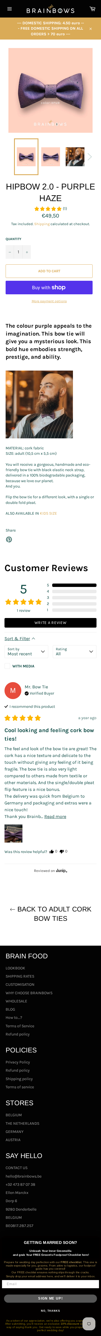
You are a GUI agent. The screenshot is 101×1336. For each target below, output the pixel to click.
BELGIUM (14, 1115)
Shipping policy (19, 1078)
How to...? (14, 1017)
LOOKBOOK (15, 968)
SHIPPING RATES (20, 976)
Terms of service (20, 1087)
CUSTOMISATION (20, 984)
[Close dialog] (96, 1240)
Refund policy (18, 1034)
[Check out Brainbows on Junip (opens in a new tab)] (61, 870)
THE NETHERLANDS (22, 1123)
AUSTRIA (13, 1139)
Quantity (13, 239)
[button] (50, 209)
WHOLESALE (16, 1001)
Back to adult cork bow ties (53, 913)
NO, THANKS (50, 1310)
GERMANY (15, 1131)
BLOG (10, 1009)
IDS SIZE (49, 513)
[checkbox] (26, 666)
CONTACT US (16, 1167)
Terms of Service (20, 1026)
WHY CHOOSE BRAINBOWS (29, 993)
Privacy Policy (18, 1062)
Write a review (51, 622)
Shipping (42, 224)
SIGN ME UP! (50, 1298)
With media (23, 666)
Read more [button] (55, 816)
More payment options (49, 301)
